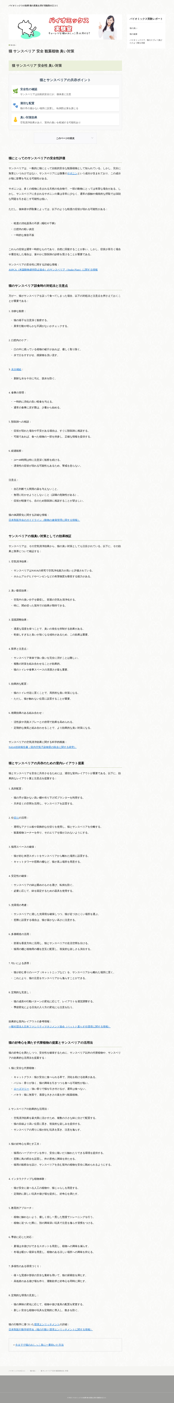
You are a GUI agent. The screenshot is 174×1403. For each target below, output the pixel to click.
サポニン (72, 173)
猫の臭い (13, 45)
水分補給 (16, 369)
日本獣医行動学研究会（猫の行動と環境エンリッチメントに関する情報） (51, 1329)
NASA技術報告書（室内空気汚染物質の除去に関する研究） (43, 747)
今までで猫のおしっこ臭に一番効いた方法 (39, 1344)
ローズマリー (21, 1088)
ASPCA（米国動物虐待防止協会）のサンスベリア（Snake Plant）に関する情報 (53, 269)
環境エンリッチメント (47, 1324)
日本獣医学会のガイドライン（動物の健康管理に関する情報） (44, 520)
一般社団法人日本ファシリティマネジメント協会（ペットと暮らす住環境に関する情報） (60, 1026)
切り (16, 817)
